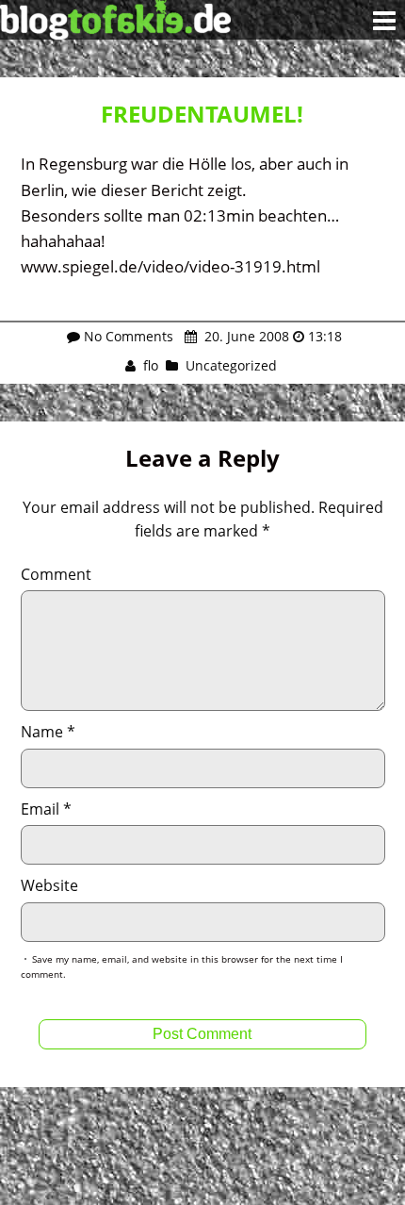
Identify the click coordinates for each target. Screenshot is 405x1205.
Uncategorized (231, 365)
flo (150, 365)
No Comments (128, 336)
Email (46, 809)
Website (49, 885)
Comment (56, 574)
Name (48, 731)
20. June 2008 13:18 (271, 336)
